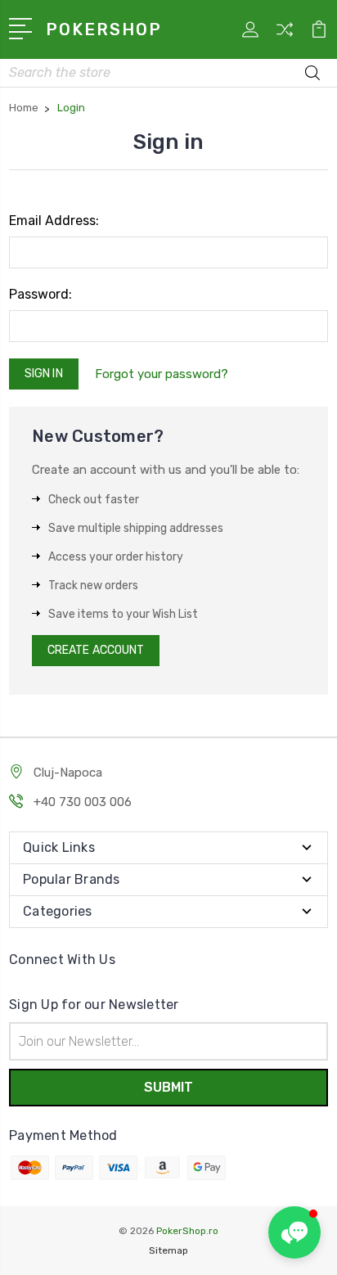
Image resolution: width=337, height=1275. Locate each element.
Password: (40, 294)
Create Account (95, 650)
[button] (294, 1232)
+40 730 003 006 (83, 802)
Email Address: (54, 220)
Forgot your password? (161, 374)
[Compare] (285, 34)
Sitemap (168, 1250)
